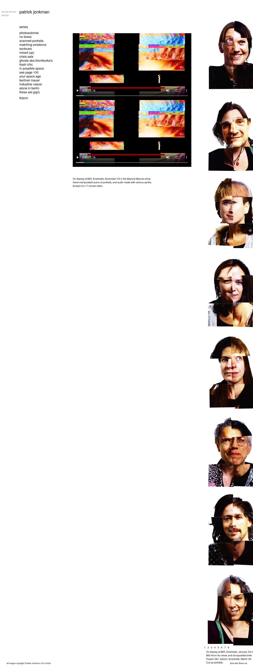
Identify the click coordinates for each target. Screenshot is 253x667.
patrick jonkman (34, 12)
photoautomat (29, 32)
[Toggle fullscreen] (10, 11)
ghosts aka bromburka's (36, 60)
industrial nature (30, 84)
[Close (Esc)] (3, 11)
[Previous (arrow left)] (3, 15)
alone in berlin (29, 88)
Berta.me (243, 663)
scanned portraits (31, 40)
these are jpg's (29, 92)
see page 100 (29, 72)
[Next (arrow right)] (6, 15)
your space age (30, 76)
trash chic (26, 64)
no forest (25, 36)
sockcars (25, 48)
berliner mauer (29, 80)
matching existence (32, 44)
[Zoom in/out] (14, 11)
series (23, 27)
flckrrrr (23, 98)
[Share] (6, 11)
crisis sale (26, 56)
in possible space (31, 68)
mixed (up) (26, 52)
